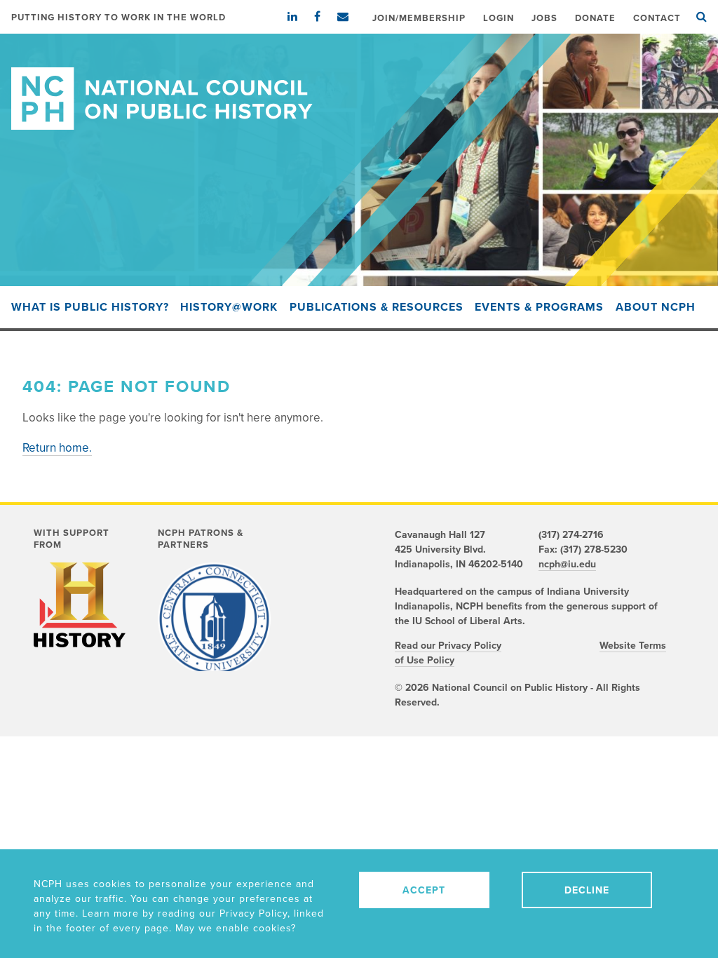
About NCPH (656, 307)
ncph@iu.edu (567, 564)
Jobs (544, 18)
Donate (595, 18)
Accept (423, 890)
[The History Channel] (80, 604)
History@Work (229, 307)
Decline (586, 890)
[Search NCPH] (701, 17)
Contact (657, 18)
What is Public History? (90, 307)
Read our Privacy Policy (448, 646)
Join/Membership (419, 18)
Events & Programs (539, 307)
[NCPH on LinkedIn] (299, 17)
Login (498, 18)
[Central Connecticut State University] (214, 618)
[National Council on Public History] (359, 82)
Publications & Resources (376, 307)
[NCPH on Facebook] (324, 17)
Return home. (57, 447)
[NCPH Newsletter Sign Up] (350, 17)
